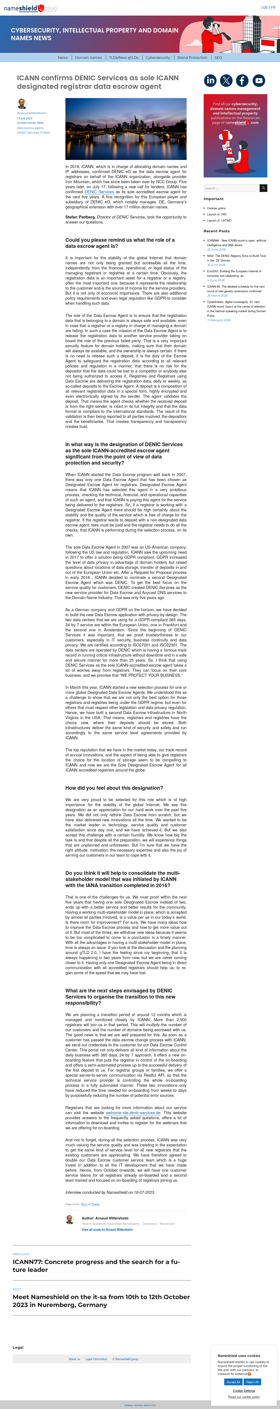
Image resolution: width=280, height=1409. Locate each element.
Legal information (96, 1359)
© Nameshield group (125, 1359)
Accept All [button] (233, 1382)
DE (265, 7)
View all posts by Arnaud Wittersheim (107, 1229)
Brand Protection (192, 58)
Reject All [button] (252, 1382)
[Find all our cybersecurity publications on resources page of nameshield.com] (235, 135)
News (63, 58)
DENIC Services (99, 191)
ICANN (45, 132)
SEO (218, 58)
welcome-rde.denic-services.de (133, 1112)
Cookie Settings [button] (244, 1390)
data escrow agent (30, 128)
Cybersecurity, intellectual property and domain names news (94, 34)
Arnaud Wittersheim (31, 113)
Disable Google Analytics (140, 1405)
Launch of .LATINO (219, 220)
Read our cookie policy (244, 1397)
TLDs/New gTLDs (123, 58)
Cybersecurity (158, 58)
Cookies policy (216, 208)
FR (273, 7)
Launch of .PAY (217, 214)
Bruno (84, 1204)
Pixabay (95, 1204)
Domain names (88, 58)
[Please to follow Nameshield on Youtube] (259, 80)
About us (74, 1359)
